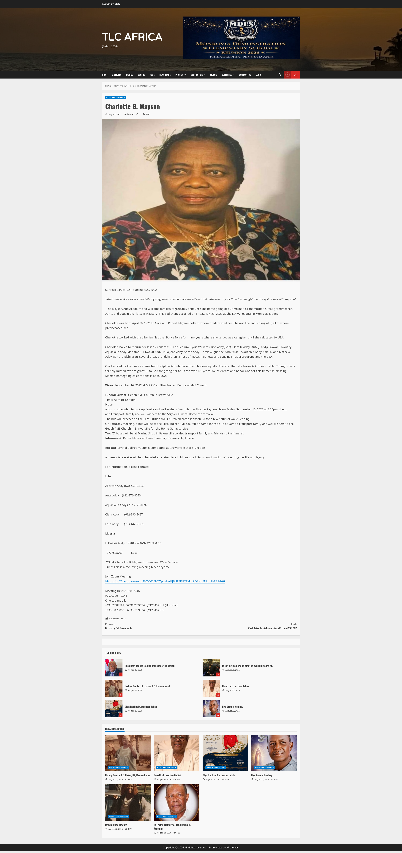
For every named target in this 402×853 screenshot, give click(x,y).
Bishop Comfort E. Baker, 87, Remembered (113, 688)
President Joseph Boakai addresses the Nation (113, 667)
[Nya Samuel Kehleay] (274, 753)
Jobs (152, 74)
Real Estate (197, 74)
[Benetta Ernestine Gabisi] (176, 753)
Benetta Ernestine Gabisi (211, 688)
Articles (117, 74)
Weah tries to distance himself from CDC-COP (272, 626)
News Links (165, 74)
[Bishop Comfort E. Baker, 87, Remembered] (128, 753)
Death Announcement (115, 97)
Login (258, 74)
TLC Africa (132, 37)
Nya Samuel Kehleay (211, 708)
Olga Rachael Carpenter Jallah (113, 708)
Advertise (227, 74)
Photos (179, 74)
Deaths (141, 74)
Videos (213, 74)
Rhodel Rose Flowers (116, 825)
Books (129, 74)
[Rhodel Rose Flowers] (128, 802)
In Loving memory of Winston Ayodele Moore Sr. (211, 667)
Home (105, 74)
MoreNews (215, 847)
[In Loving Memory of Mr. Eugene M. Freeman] (176, 802)
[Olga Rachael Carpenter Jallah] (225, 753)
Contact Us (245, 74)
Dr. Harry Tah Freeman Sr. (118, 626)
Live (296, 74)
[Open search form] (279, 75)
